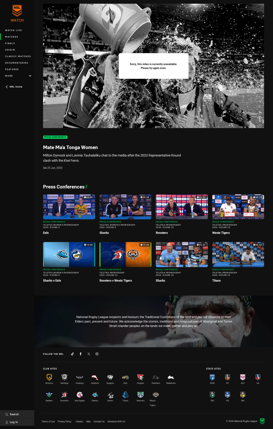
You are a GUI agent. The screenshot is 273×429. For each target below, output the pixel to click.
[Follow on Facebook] (80, 354)
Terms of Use (48, 421)
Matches (11, 36)
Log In (14, 422)
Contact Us (99, 421)
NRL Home (16, 86)
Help (88, 421)
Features (12, 69)
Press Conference (55, 137)
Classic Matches (18, 56)
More (9, 75)
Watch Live (13, 30)
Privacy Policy (64, 421)
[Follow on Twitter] (88, 354)
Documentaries (16, 62)
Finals (10, 43)
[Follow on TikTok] (72, 354)
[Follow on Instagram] (96, 354)
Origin (10, 49)
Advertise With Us (116, 421)
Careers (79, 421)
